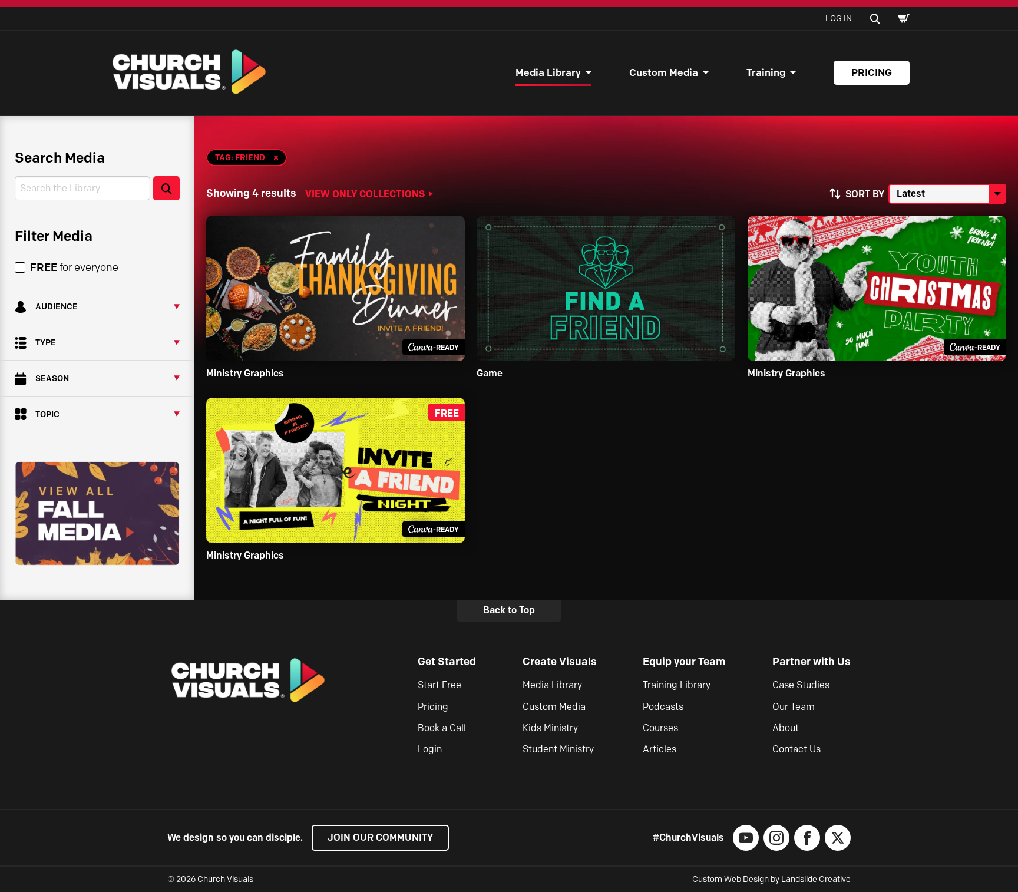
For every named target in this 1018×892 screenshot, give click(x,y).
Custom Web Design (730, 879)
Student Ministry (558, 749)
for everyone (74, 267)
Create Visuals (560, 661)
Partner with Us (811, 661)
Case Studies (800, 685)
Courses (660, 728)
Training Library (676, 685)
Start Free (439, 685)
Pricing (871, 72)
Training (765, 72)
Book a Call (442, 728)
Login (430, 749)
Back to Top (509, 610)
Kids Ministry (550, 728)
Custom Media (663, 72)
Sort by (864, 194)
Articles (659, 749)
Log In (838, 19)
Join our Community (380, 837)
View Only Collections (365, 194)
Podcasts (663, 706)
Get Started (447, 661)
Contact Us (796, 749)
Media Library (548, 72)
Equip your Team (684, 661)
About (785, 728)
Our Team (793, 706)
